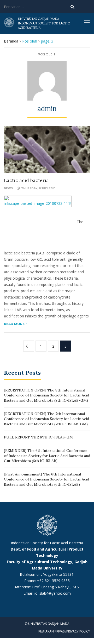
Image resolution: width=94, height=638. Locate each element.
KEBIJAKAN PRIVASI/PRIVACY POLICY (64, 631)
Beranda (11, 41)
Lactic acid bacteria (26, 180)
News (8, 188)
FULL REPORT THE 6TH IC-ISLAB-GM (38, 437)
